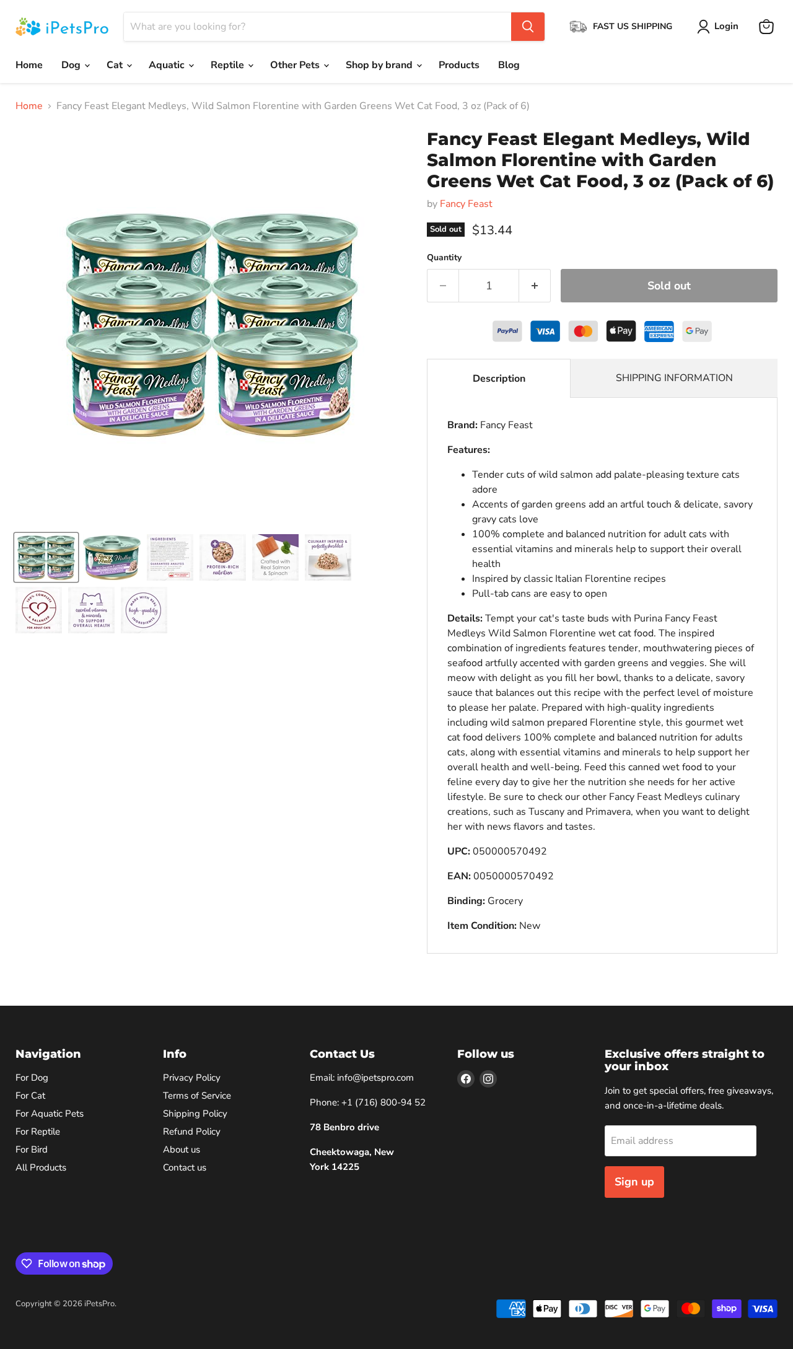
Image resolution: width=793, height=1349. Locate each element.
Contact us (184, 1167)
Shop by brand (380, 65)
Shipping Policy (195, 1113)
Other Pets (296, 65)
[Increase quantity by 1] (535, 286)
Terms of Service (197, 1095)
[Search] (528, 26)
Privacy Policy (192, 1077)
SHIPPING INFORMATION (674, 378)
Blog (509, 65)
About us (181, 1149)
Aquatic (168, 65)
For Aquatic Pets (49, 1113)
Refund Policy (192, 1131)
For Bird (31, 1149)
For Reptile (37, 1131)
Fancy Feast (466, 204)
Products (459, 65)
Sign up (634, 1181)
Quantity (444, 258)
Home (29, 65)
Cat (116, 65)
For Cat (30, 1095)
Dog (72, 65)
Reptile (229, 65)
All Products (40, 1167)
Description (499, 378)
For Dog (31, 1077)
